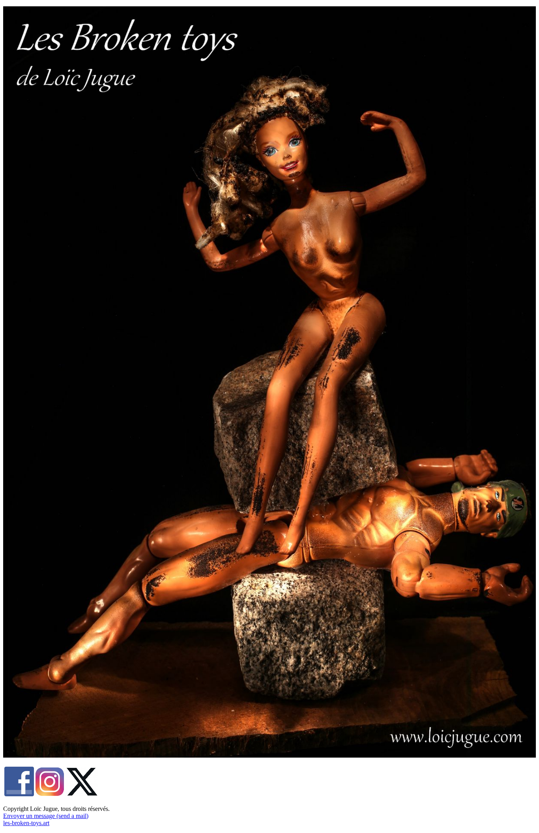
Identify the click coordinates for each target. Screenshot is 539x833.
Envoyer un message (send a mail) (45, 815)
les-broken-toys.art (26, 823)
